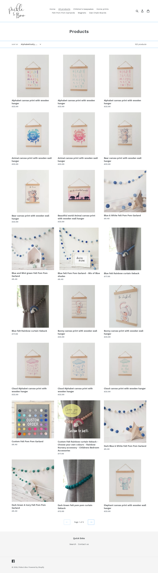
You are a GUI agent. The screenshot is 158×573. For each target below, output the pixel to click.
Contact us (83, 544)
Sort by (15, 44)
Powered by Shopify (36, 567)
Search (72, 544)
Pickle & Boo (23, 567)
